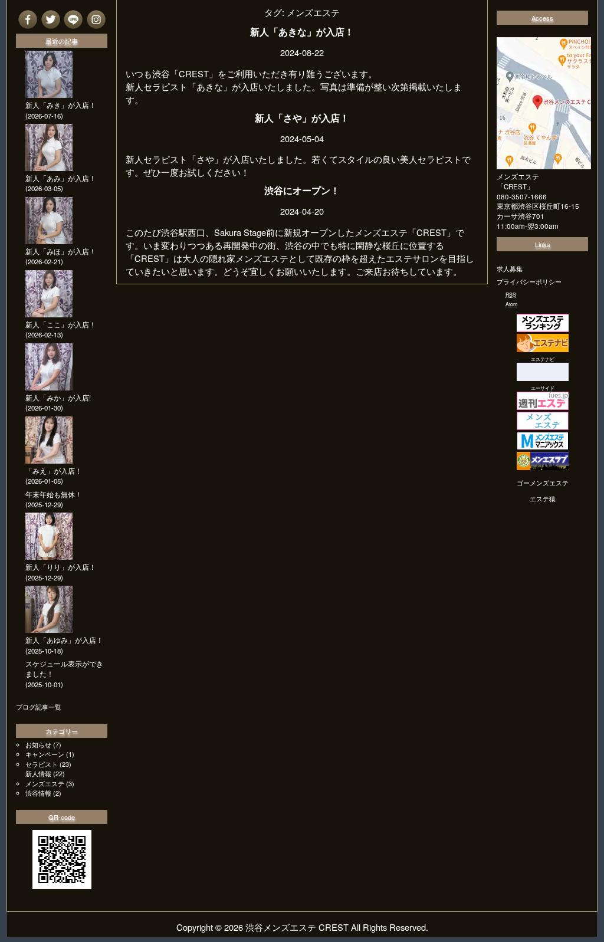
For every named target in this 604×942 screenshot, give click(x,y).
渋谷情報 (38, 792)
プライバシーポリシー (529, 281)
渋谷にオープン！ (302, 190)
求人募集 (510, 268)
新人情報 (38, 773)
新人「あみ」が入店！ (60, 178)
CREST (431, 232)
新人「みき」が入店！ (60, 105)
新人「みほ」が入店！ (60, 251)
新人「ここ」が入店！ (60, 324)
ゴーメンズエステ (543, 482)
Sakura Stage (240, 232)
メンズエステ (44, 783)
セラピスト (41, 764)
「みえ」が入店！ (53, 470)
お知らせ (38, 744)
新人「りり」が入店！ (60, 567)
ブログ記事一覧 (38, 706)
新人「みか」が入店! (58, 397)
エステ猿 (543, 498)
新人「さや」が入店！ (302, 117)
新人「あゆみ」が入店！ (64, 640)
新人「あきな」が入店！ (302, 31)
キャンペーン (44, 754)
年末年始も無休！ (53, 494)
